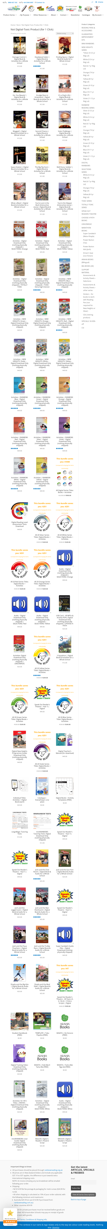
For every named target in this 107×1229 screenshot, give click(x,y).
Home (13, 25)
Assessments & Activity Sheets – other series (89, 287)
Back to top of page (78, 1199)
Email (73, 1179)
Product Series (9, 15)
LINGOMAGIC (87, 224)
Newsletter (75, 15)
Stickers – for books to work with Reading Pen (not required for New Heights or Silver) (89, 302)
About (53, 15)
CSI (83, 328)
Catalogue (86, 15)
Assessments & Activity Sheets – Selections (89, 278)
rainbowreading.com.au (23, 1202)
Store (18, 25)
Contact (63, 15)
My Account (97, 15)
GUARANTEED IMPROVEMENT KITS (87, 37)
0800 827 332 (13, 2)
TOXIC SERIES (87, 201)
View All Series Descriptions (83, 1194)
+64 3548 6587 (28, 2)
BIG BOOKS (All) (88, 266)
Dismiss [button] (55, 1227)
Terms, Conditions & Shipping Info (33, 1219)
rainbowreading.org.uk (53, 1170)
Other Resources (40, 15)
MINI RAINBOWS (88, 43)
